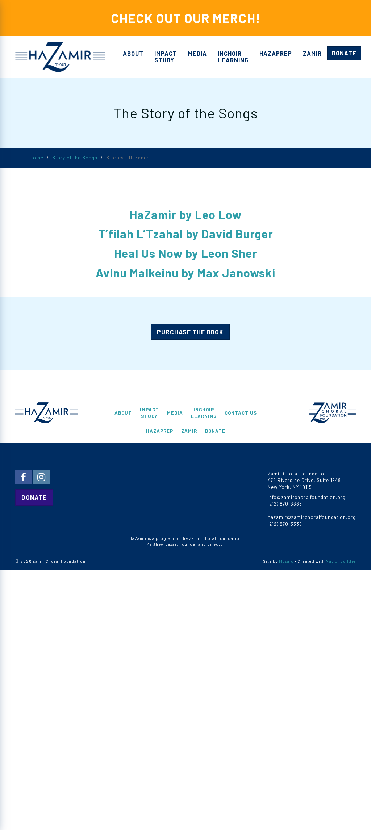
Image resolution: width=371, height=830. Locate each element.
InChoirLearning (233, 56)
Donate (344, 53)
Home (36, 157)
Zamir (312, 53)
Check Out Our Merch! (185, 18)
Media (197, 53)
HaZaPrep (275, 53)
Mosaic (286, 561)
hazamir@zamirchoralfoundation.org (312, 517)
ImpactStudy (165, 56)
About (133, 53)
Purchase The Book (190, 331)
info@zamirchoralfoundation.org (307, 497)
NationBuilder (341, 561)
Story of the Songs (74, 157)
